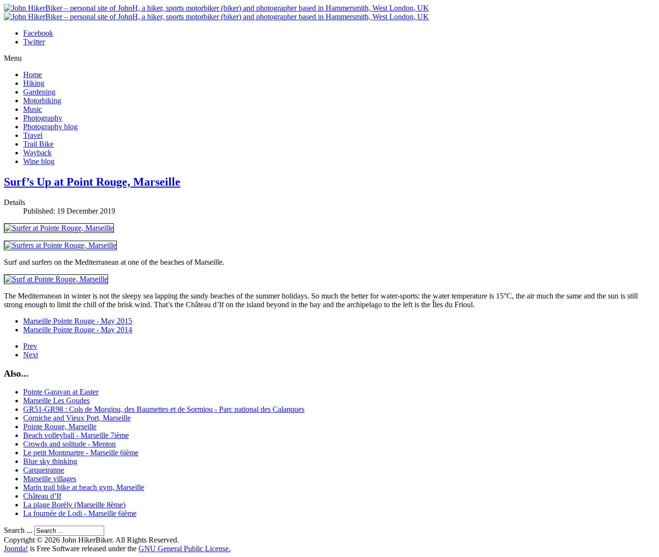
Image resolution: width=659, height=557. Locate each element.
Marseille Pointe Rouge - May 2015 (77, 321)
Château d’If (42, 496)
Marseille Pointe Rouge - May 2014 (77, 330)
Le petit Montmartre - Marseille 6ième (80, 452)
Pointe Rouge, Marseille (59, 426)
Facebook (38, 33)
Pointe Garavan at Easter (60, 392)
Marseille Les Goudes (56, 400)
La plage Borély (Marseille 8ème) (74, 505)
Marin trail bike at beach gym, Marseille (83, 487)
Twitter (34, 42)
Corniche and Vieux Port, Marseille (77, 418)
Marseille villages (49, 479)
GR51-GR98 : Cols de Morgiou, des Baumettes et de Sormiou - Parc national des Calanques (163, 409)
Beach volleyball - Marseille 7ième (76, 435)
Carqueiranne (43, 470)
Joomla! (16, 548)
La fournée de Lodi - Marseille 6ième (80, 513)
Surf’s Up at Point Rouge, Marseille (92, 182)
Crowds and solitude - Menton (69, 444)
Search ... (18, 530)
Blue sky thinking (50, 461)
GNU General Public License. (184, 548)
